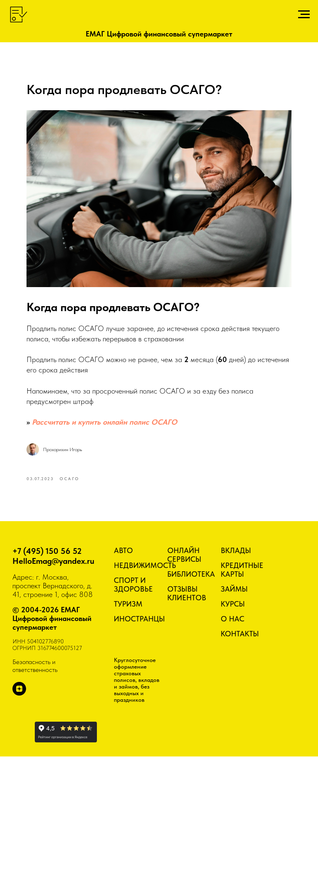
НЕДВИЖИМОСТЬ (145, 565)
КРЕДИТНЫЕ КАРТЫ (242, 569)
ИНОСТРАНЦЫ (139, 618)
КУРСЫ (233, 603)
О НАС (232, 618)
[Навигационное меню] (304, 14)
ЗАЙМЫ (234, 589)
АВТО (123, 550)
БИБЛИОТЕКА (191, 574)
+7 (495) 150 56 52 (47, 551)
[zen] (19, 693)
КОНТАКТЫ (240, 633)
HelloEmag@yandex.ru (53, 561)
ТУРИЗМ (128, 603)
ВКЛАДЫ (236, 550)
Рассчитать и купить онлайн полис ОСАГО (104, 422)
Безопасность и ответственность (35, 666)
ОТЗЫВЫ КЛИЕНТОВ (186, 593)
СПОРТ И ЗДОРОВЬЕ (133, 584)
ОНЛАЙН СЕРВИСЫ (184, 554)
